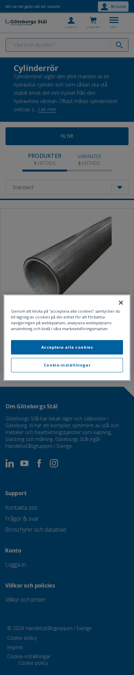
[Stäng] (121, 302)
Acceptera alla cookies (67, 347)
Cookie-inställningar (67, 365)
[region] (67, 337)
